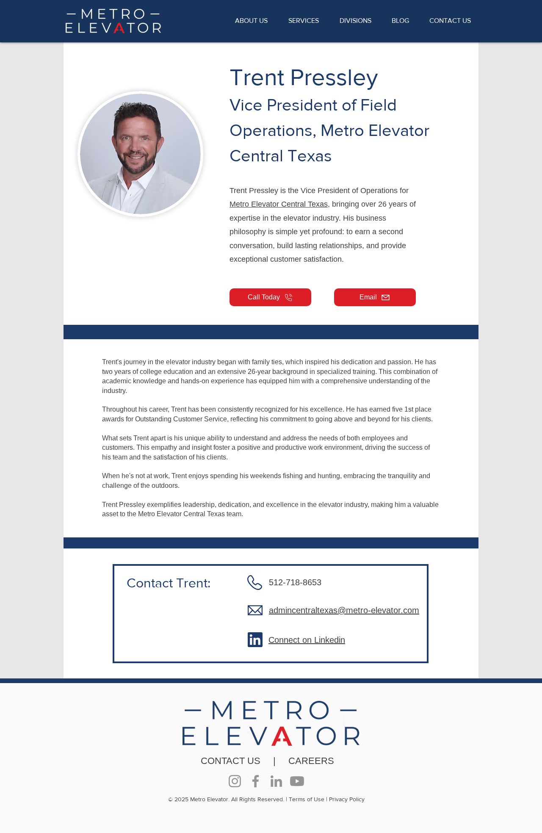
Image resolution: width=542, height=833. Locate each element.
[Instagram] (235, 781)
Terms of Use (306, 799)
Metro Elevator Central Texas (279, 204)
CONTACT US (230, 761)
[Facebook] (255, 781)
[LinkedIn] (276, 781)
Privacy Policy (347, 799)
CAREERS (311, 761)
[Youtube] (297, 781)
